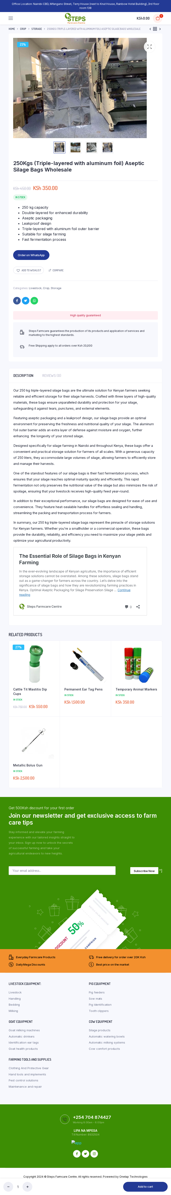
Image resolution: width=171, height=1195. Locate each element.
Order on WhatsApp (31, 255)
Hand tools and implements (27, 1074)
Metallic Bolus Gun (28, 765)
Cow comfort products (104, 1048)
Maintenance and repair (25, 1086)
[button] (149, 46)
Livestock (35, 288)
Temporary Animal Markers (136, 689)
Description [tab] (23, 375)
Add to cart (145, 1186)
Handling (15, 998)
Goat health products (23, 1048)
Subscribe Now (144, 871)
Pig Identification (100, 1004)
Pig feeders (97, 992)
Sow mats (95, 998)
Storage (36, 29)
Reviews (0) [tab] (51, 375)
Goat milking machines (24, 1030)
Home (12, 29)
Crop (23, 29)
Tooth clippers (99, 1011)
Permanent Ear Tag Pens (83, 689)
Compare (58, 270)
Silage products (99, 1030)
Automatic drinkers (22, 1036)
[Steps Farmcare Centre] (75, 18)
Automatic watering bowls (107, 1036)
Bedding (14, 1004)
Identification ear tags (24, 1042)
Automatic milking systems (107, 1042)
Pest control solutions (23, 1080)
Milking (13, 1011)
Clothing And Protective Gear (29, 1068)
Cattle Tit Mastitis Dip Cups (30, 691)
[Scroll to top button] (163, 1177)
